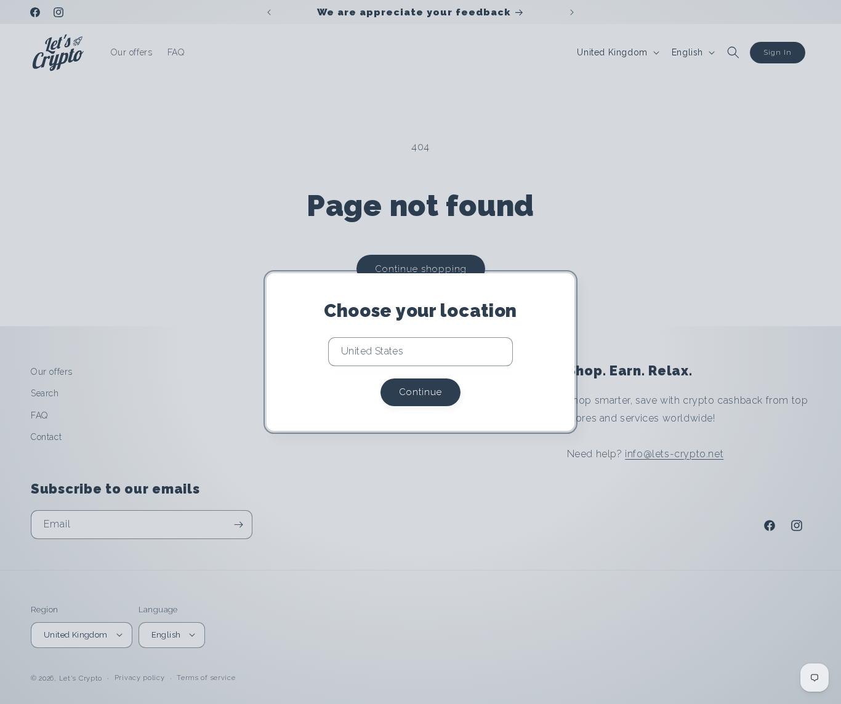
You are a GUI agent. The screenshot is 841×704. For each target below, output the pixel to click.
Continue (420, 392)
